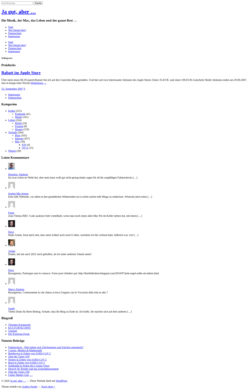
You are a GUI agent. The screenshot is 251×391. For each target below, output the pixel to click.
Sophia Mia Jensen (18, 193)
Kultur (11, 110)
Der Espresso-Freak (19, 334)
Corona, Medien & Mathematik (25, 350)
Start (10, 27)
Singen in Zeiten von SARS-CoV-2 (27, 359)
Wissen (12, 150)
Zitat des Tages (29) (19, 356)
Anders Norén (29, 386)
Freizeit (19, 126)
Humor (19, 129)
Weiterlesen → (38, 83)
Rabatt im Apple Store (21, 72)
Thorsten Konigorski (19, 324)
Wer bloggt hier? (17, 30)
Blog (17, 135)
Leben (11, 120)
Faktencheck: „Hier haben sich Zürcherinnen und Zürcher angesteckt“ (46, 347)
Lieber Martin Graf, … (20, 375)
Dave (11, 231)
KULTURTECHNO (19, 327)
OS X (25, 147)
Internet (19, 138)
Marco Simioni (16, 289)
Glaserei (12, 330)
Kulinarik (20, 113)
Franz (11, 212)
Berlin (18, 123)
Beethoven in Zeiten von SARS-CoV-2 (29, 353)
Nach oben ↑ (48, 386)
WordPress (61, 380)
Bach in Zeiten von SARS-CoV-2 (26, 362)
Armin (11, 251)
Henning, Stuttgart (18, 174)
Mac (17, 141)
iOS (24, 144)
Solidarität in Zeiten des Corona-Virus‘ (29, 365)
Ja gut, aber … (18, 12)
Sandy (11, 308)
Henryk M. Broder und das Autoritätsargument (33, 368)
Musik (18, 117)
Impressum (14, 36)
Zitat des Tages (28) (19, 371)
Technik (12, 132)
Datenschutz (15, 33)
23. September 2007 (12, 88)
